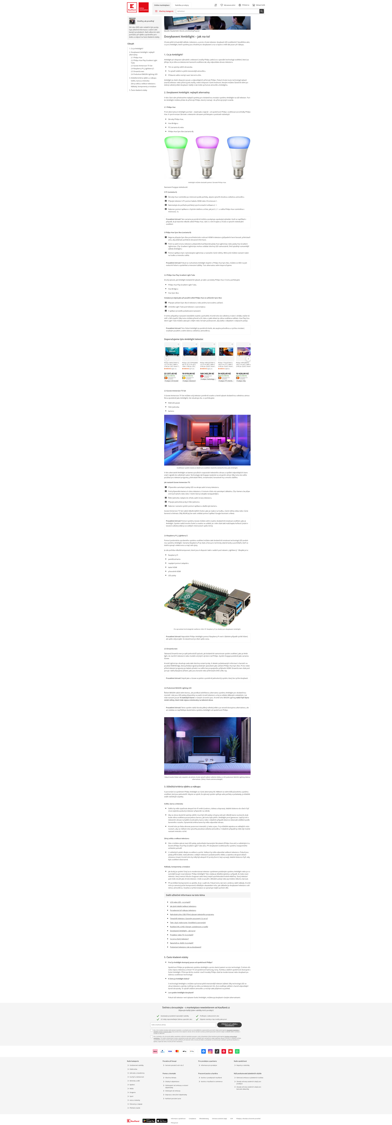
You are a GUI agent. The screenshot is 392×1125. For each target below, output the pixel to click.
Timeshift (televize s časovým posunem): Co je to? (189, 918)
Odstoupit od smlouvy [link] (172, 1091)
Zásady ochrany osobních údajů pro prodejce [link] (249, 1083)
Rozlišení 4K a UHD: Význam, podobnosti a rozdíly (189, 927)
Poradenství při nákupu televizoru (183, 910)
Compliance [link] (192, 1118)
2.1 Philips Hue (136, 57)
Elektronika (133, 1069)
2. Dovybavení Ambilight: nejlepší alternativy (141, 53)
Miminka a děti (135, 1081)
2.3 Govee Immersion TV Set (141, 66)
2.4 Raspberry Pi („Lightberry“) (142, 68)
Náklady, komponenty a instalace (143, 86)
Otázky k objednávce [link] (172, 1081)
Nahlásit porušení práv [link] (173, 1098)
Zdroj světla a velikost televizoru (143, 84)
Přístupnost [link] (174, 1123)
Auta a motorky (135, 1100)
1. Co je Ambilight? (136, 48)
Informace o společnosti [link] (178, 1118)
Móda (132, 1089)
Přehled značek (135, 1108)
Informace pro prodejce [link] (209, 1065)
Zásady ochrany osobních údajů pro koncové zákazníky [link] (249, 1088)
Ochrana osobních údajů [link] (219, 1118)
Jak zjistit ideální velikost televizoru (183, 906)
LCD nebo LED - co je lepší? (180, 902)
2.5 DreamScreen (137, 71)
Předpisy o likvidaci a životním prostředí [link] (248, 1118)
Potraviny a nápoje (136, 1104)
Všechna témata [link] (170, 1078)
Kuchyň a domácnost (137, 1077)
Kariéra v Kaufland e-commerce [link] (211, 1081)
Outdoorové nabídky (137, 1065)
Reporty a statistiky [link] (243, 1065)
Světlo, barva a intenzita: (140, 81)
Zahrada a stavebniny (137, 1073)
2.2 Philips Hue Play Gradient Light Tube (144, 61)
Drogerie (133, 1092)
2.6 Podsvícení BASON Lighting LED (144, 74)
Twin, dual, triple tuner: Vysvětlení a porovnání (188, 923)
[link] (181, 5)
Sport (131, 1096)
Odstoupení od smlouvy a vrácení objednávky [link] (176, 1086)
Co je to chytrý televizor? (179, 939)
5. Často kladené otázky (138, 90)
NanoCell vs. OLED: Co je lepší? (181, 943)
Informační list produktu (174, 378)
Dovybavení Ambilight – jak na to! (182, 931)
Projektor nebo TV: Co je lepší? (181, 935)
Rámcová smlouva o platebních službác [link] (250, 1078)
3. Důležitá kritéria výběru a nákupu (142, 78)
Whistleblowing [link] (204, 1118)
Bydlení (132, 1085)
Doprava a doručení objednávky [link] (176, 1095)
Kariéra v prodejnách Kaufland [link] (211, 1078)
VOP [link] (231, 1118)
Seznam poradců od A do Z (174, 1065)
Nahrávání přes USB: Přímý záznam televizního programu (192, 914)
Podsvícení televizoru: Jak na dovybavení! (185, 947)
